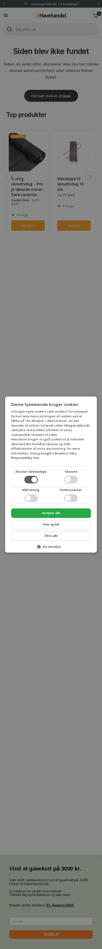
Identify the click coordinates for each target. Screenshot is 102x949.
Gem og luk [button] (51, 524)
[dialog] (51, 474)
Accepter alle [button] (51, 513)
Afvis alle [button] (51, 536)
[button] (51, 548)
